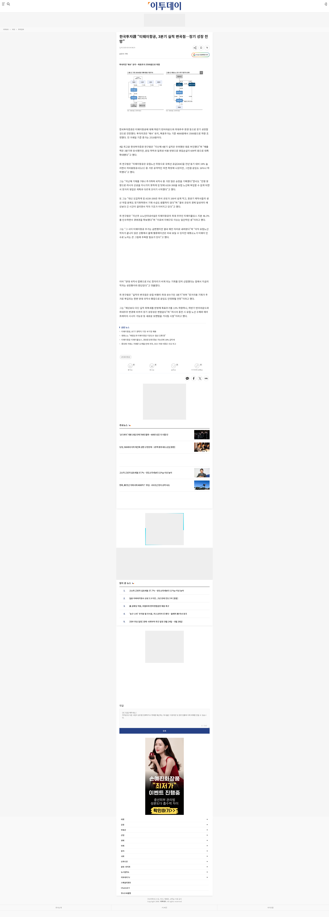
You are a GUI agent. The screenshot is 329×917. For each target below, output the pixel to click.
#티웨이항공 (125, 357)
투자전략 (21, 29)
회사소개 (59, 907)
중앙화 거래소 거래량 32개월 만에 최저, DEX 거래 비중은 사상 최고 (148, 343)
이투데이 (6, 29)
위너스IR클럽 (126, 893)
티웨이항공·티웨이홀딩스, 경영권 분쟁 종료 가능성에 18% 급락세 (148, 339)
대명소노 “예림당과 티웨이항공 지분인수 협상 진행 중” (143, 335)
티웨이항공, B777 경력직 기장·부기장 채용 (138, 331)
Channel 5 (125, 888)
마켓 (13, 29)
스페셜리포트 (126, 882)
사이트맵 (270, 907)
